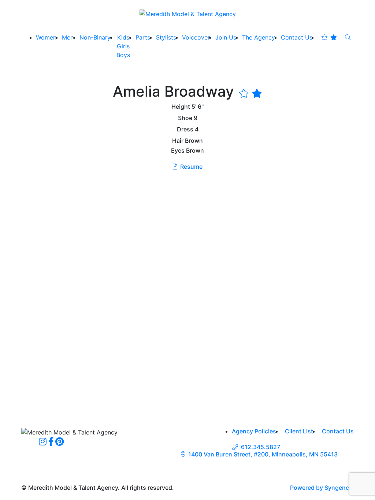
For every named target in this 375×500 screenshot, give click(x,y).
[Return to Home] (188, 13)
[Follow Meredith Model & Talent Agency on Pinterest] (59, 441)
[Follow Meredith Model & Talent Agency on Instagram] (43, 441)
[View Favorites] (329, 37)
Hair (177, 140)
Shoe (185, 118)
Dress (185, 129)
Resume (191, 166)
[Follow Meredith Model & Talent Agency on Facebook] (51, 441)
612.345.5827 (260, 447)
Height (180, 106)
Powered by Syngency (321, 487)
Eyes (178, 150)
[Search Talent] (348, 37)
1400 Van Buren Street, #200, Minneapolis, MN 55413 (263, 454)
